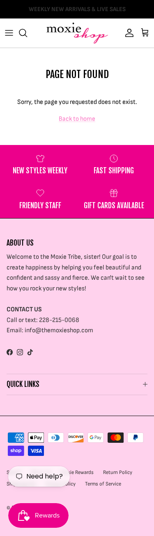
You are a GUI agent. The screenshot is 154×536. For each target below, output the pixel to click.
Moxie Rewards (77, 472)
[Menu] (9, 33)
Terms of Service (103, 484)
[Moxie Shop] (77, 33)
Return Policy (117, 472)
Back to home (77, 119)
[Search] (27, 33)
